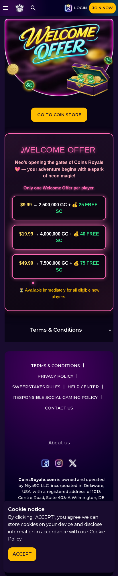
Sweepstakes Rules (36, 386)
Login (80, 7)
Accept (22, 554)
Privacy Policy (55, 376)
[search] (33, 8)
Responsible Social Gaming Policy (55, 397)
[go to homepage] (19, 8)
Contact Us (59, 408)
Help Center (83, 386)
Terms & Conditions (55, 365)
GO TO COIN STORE (59, 114)
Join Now (102, 7)
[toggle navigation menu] (5, 8)
